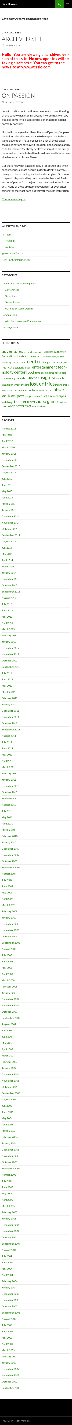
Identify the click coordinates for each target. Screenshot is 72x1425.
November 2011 (10, 716)
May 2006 (7, 1118)
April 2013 (7, 622)
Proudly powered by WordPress (16, 1420)
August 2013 (9, 597)
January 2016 (9, 453)
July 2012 (7, 673)
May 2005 (7, 1193)
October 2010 (9, 792)
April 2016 (7, 441)
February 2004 (9, 1281)
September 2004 (11, 1243)
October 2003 (9, 1306)
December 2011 (10, 710)
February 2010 (9, 836)
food (30, 372)
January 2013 (9, 641)
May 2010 (7, 817)
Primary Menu (68, 4)
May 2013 (7, 616)
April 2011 (7, 760)
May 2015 (7, 491)
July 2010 (7, 811)
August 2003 (9, 1318)
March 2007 (8, 1055)
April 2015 (7, 497)
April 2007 (7, 1049)
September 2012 (11, 666)
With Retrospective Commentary (23, 321)
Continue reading (14, 199)
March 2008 (8, 980)
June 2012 (7, 679)
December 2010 (10, 785)
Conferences (12, 289)
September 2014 (11, 535)
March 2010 (8, 829)
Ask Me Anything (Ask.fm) (16, 259)
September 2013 (11, 591)
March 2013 (8, 629)
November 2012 (10, 654)
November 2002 (10, 1375)
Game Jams (11, 296)
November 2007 (10, 1005)
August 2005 (9, 1174)
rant (53, 396)
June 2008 (7, 961)
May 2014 (7, 553)
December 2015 (10, 459)
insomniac (59, 378)
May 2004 (7, 1268)
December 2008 (10, 923)
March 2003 (8, 1350)
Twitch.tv (10, 240)
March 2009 (8, 905)
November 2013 (10, 579)
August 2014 (9, 541)
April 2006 (7, 1124)
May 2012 (7, 685)
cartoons (22, 362)
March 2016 (8, 447)
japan (5, 384)
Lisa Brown (9, 4)
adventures (12, 351)
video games (47, 401)
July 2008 (7, 955)
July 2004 (7, 1256)
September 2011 (11, 729)
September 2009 (11, 867)
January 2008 (9, 992)
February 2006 (9, 1137)
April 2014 (7, 560)
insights (46, 377)
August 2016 (9, 428)
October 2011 (9, 723)
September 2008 (11, 942)
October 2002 (9, 1381)
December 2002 (10, 1369)
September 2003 (11, 1312)
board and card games (23, 356)
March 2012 (8, 691)
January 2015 (9, 510)
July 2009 (7, 879)
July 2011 (7, 742)
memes (22, 390)
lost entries (42, 384)
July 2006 (7, 1105)
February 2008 (9, 986)
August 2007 (9, 1024)
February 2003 (9, 1356)
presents (36, 396)
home (33, 378)
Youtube (9, 247)
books (41, 356)
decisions (18, 367)
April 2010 (7, 823)
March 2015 (8, 503)
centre (34, 361)
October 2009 (9, 861)
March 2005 (8, 1206)
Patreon (6, 234)
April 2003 (7, 1343)
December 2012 (10, 647)
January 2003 (9, 1362)
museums (41, 390)
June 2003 (7, 1331)
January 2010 (9, 842)
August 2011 (9, 735)
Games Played (12, 302)
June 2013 (7, 610)
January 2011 (9, 779)
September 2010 (11, 798)
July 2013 (7, 604)
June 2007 (7, 1036)
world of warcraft (19, 406)
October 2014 (9, 528)
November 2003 (10, 1300)
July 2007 (7, 1030)
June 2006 (7, 1111)
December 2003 (10, 1293)
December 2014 (10, 516)
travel (31, 402)
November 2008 (10, 930)
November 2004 (10, 1231)
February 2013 (9, 635)
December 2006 (10, 1074)
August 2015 (9, 472)
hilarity (25, 378)
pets (20, 396)
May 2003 (7, 1337)
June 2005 (7, 1187)
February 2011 (9, 773)
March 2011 (8, 767)
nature (49, 390)
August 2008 (9, 948)
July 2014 (7, 547)
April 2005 (7, 1199)
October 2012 (9, 660)
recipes (61, 396)
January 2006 (9, 1143)
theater (20, 401)
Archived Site (22, 38)
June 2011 (7, 748)
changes (46, 362)
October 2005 (9, 1162)
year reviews (39, 406)
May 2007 (7, 1042)
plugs (28, 396)
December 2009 (10, 848)
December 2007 (10, 999)
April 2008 (7, 974)
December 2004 (10, 1224)
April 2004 (7, 1274)
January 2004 (9, 1287)
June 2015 (7, 484)
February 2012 (9, 698)
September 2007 (11, 1017)
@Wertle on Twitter (13, 253)
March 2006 (8, 1130)
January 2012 (9, 704)
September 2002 (11, 1387)
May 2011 (7, 754)
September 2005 (11, 1168)
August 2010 (9, 804)
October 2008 (9, 936)
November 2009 (10, 854)
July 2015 (7, 478)
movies (31, 390)
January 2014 (9, 572)
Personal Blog (9, 314)
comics (56, 362)
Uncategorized (11, 32)
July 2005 (7, 1180)
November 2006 (10, 1080)
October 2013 (9, 585)
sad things (7, 402)
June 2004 (7, 1262)
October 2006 (9, 1086)
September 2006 (11, 1093)
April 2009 (7, 898)
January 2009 (9, 917)
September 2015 (11, 466)
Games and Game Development (19, 283)
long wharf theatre (18, 384)
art (42, 351)
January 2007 (9, 1068)
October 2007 (9, 1011)
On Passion (18, 95)
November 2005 (10, 1155)
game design (41, 372)
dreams (27, 368)
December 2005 (10, 1149)
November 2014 (10, 522)
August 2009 (9, 873)
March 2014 (8, 566)
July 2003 (7, 1325)
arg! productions (31, 352)
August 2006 (9, 1099)
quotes (46, 396)
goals (17, 378)
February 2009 (9, 911)
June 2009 (7, 886)
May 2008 (7, 967)
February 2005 (9, 1212)
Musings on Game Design (19, 308)
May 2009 (7, 892)
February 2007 (9, 1061)
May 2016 (7, 434)
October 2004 (9, 1237)
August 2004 (9, 1249)
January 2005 (9, 1218)
